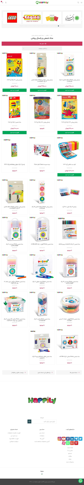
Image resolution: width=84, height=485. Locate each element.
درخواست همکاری (14, 441)
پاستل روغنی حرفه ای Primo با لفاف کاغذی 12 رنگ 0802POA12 (42, 80)
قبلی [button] (81, 19)
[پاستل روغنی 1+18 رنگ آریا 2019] (42, 107)
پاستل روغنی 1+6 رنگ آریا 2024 (14, 80)
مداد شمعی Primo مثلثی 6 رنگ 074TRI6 (69, 356)
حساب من (42, 433)
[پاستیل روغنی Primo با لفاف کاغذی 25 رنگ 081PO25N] (42, 192)
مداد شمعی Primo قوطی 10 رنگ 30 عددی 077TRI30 (69, 319)
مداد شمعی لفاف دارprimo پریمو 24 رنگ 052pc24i (42, 357)
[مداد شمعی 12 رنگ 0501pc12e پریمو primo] (69, 229)
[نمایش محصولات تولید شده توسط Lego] (32, 18)
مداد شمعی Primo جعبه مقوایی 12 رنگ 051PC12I (42, 282)
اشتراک (29, 421)
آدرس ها (42, 438)
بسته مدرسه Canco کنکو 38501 (42, 164)
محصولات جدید (70, 462)
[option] (72, 18)
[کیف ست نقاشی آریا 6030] (69, 149)
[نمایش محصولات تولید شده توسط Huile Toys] (12, 18)
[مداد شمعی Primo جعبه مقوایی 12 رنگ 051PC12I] (42, 267)
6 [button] (57, 25)
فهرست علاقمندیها (14, 438)
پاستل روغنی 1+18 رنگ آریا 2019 (42, 122)
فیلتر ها (42, 43)
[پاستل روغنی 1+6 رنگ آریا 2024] (14, 65)
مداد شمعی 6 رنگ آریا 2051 (14, 122)
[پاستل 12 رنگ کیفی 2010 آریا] (69, 192)
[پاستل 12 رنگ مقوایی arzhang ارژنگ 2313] (14, 149)
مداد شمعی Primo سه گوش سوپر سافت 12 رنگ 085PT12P (14, 282)
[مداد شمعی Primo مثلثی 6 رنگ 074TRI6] (69, 342)
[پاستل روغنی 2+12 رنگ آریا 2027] (69, 107)
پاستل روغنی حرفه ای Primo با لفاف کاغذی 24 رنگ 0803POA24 (14, 207)
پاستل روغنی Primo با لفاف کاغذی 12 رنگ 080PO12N (69, 80)
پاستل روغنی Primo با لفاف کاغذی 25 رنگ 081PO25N (42, 207)
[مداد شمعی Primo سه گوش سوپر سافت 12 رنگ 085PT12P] (14, 267)
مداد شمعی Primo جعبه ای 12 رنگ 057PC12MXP (14, 244)
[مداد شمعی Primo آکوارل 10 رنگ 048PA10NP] (42, 229)
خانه (51, 35)
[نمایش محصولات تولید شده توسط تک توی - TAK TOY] (72, 18)
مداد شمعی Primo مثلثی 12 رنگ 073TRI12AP (42, 319)
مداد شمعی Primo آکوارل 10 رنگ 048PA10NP (42, 244)
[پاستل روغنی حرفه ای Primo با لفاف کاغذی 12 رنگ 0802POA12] (42, 65)
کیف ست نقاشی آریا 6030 (69, 164)
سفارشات (42, 436)
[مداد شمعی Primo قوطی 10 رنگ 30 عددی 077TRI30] (69, 304)
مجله (70, 459)
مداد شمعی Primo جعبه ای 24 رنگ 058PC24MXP (69, 282)
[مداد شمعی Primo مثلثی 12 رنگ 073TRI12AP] (42, 304)
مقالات (70, 456)
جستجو (70, 453)
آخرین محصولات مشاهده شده (42, 441)
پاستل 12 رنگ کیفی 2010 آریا (69, 207)
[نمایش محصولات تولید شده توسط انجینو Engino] (52, 18)
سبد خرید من (14, 436)
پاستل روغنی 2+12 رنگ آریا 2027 (69, 122)
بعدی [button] (2, 19)
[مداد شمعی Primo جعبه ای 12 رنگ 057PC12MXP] (14, 229)
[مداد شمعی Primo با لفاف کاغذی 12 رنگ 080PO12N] (69, 65)
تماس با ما (70, 450)
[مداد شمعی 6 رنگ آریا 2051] (14, 107)
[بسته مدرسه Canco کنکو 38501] (42, 149)
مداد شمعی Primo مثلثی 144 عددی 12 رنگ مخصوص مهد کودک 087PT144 (14, 319)
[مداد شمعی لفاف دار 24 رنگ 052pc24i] (42, 342)
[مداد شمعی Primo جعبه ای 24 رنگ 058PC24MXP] (69, 267)
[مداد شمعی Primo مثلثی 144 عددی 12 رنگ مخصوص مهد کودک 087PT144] (14, 304)
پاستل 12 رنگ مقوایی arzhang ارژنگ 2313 (14, 164)
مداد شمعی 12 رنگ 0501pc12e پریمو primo (69, 244)
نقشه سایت (70, 447)
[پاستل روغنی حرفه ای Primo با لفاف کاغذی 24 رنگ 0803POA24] (14, 192)
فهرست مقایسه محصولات (14, 433)
